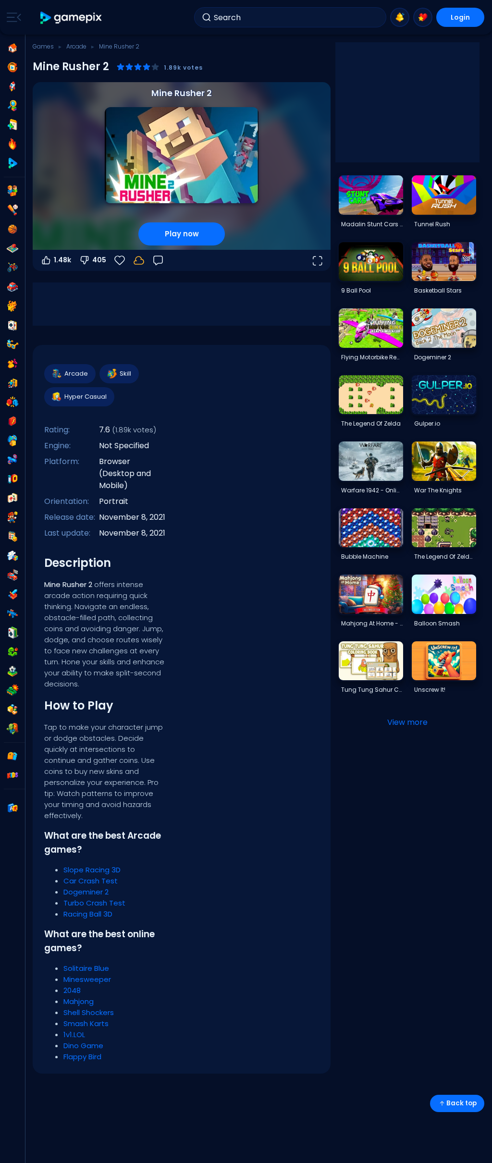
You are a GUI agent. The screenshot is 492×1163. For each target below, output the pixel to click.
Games (43, 46)
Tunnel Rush (432, 224)
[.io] (12, 479)
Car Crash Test (90, 881)
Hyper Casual (85, 396)
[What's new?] (399, 17)
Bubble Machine (364, 556)
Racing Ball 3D (87, 914)
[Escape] (12, 382)
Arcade (76, 46)
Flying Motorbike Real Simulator (372, 357)
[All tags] (12, 756)
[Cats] (12, 306)
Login (460, 17)
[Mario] (12, 517)
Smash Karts (86, 1023)
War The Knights (438, 490)
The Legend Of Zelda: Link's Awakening (445, 556)
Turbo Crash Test (94, 903)
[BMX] (12, 267)
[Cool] (12, 344)
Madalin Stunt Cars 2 (372, 224)
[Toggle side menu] (12, 17)
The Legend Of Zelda (371, 423)
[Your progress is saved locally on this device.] (139, 260)
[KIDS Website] (12, 775)
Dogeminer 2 (86, 892)
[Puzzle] (12, 555)
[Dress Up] (12, 363)
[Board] (12, 248)
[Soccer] (12, 671)
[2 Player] (12, 190)
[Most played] (12, 86)
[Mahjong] (12, 498)
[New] (12, 125)
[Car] (12, 286)
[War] (12, 690)
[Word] (12, 709)
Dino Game (83, 1046)
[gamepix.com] (71, 17)
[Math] (12, 536)
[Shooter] (12, 613)
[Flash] (12, 421)
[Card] (12, 325)
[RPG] (12, 594)
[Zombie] (12, 728)
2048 (72, 990)
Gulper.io (427, 423)
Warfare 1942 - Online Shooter (372, 490)
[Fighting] (12, 402)
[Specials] (12, 163)
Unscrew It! (429, 690)
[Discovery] (12, 105)
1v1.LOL (74, 1034)
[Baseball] (12, 210)
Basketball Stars (438, 290)
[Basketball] (12, 229)
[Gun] (12, 459)
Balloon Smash (437, 623)
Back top (461, 1103)
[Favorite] (422, 17)
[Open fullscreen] (317, 260)
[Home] (12, 48)
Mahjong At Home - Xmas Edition (372, 623)
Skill (125, 373)
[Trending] (12, 144)
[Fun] (12, 440)
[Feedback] (158, 260)
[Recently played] (12, 67)
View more (407, 722)
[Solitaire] (12, 632)
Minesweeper (87, 979)
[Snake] (12, 651)
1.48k (62, 260)
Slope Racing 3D (92, 870)
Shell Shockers (88, 1012)
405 (99, 260)
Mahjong (78, 1001)
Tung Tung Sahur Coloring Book (372, 690)
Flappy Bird (82, 1057)
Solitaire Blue (86, 968)
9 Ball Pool (356, 290)
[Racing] (12, 575)
